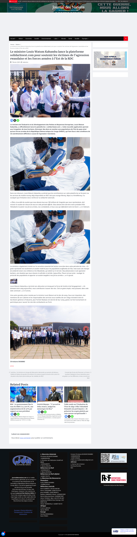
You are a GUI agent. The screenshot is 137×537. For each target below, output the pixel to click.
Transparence (18, 512)
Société (36, 38)
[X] (14, 120)
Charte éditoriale (26, 510)
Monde (63, 38)
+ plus (55, 38)
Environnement (46, 38)
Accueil (12, 38)
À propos (84, 38)
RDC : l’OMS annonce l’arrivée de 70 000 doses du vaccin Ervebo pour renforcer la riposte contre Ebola (71, 1)
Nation (21, 38)
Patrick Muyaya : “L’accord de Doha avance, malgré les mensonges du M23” (48, 406)
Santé (70, 38)
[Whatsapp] (17, 120)
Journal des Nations (68, 7)
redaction (25, 62)
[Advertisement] (68, 24)
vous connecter (25, 438)
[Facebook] (11, 120)
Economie (29, 38)
